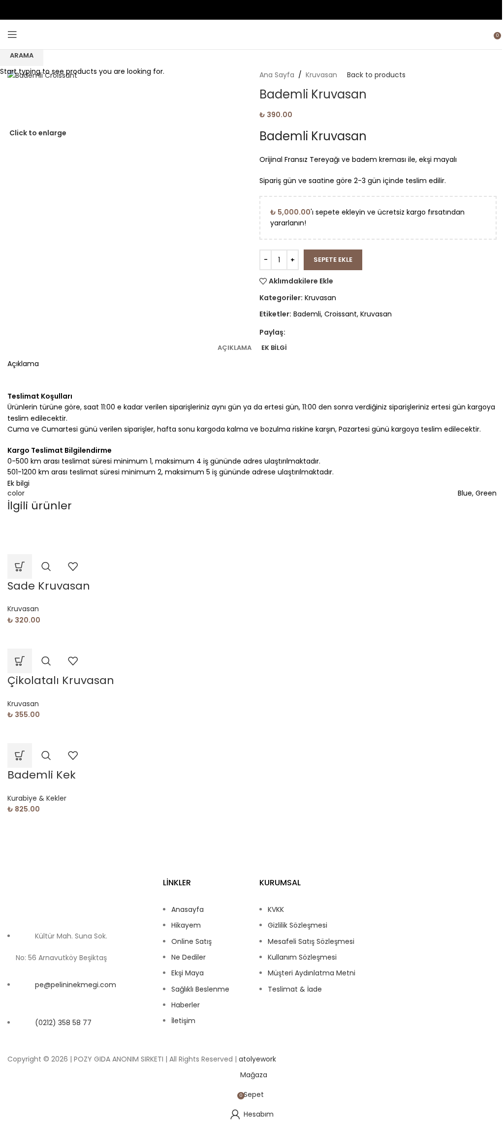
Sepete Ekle (333, 259)
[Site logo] (252, 34)
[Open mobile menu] (12, 34)
